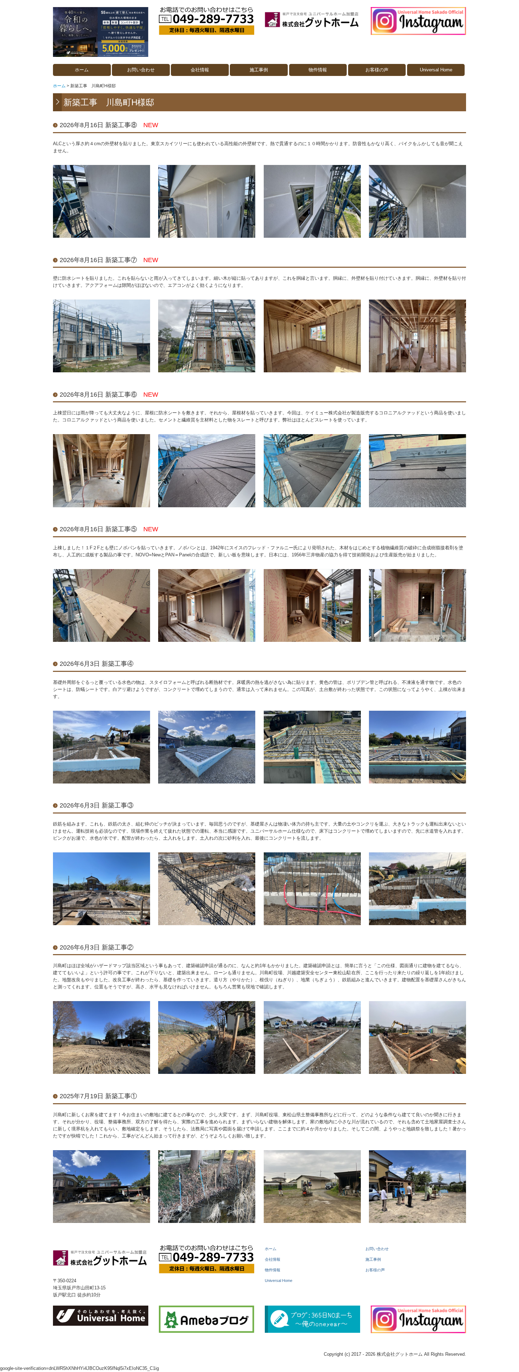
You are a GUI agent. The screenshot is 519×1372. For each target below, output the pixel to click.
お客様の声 (376, 69)
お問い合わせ (141, 69)
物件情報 (318, 69)
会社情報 (200, 69)
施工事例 (259, 69)
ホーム (82, 69)
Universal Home (436, 69)
